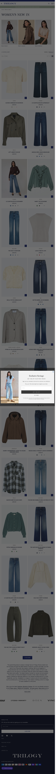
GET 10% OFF (36, 392)
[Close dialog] (53, 371)
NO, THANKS (36, 395)
